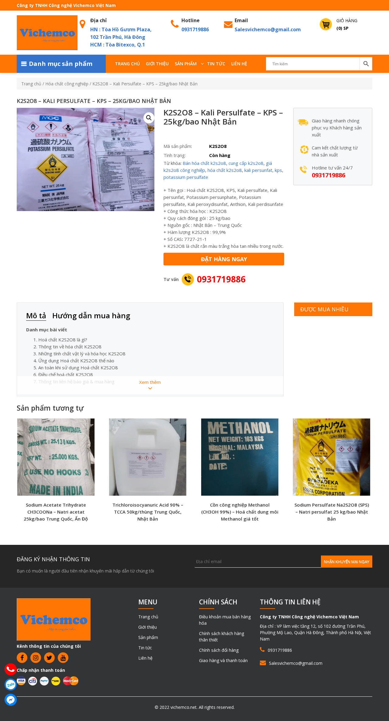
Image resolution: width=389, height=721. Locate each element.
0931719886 (195, 29)
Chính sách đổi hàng (219, 650)
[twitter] (49, 658)
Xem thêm (150, 382)
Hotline (190, 20)
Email (241, 20)
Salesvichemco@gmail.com (268, 29)
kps (278, 170)
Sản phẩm (186, 64)
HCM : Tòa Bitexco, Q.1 (117, 44)
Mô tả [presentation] (36, 315)
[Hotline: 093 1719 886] (11, 669)
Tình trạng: (175, 155)
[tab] (39, 316)
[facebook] (22, 658)
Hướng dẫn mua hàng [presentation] (91, 315)
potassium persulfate (186, 177)
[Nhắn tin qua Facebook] (11, 700)
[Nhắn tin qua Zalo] (11, 684)
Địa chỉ (98, 20)
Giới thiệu (157, 64)
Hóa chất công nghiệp (66, 84)
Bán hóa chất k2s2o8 (204, 163)
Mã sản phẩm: (178, 146)
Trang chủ (127, 64)
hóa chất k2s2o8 (225, 170)
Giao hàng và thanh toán (223, 660)
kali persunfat (258, 170)
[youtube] (63, 658)
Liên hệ (239, 64)
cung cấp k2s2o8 (246, 163)
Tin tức (216, 64)
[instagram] (35, 658)
